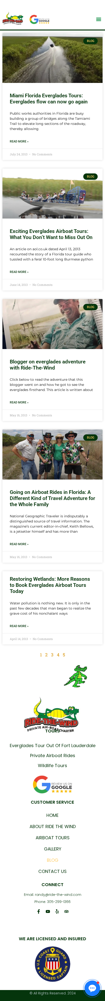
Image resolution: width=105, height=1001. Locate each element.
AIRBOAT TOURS (53, 838)
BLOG (52, 860)
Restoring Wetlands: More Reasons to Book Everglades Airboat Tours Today (50, 585)
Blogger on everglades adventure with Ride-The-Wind (47, 365)
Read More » (19, 141)
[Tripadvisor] (66, 911)
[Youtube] (48, 911)
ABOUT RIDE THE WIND (53, 826)
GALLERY (52, 849)
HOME (52, 815)
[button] (98, 19)
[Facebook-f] (38, 911)
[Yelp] (57, 911)
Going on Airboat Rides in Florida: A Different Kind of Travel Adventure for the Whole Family (52, 498)
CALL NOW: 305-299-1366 (75, 4)
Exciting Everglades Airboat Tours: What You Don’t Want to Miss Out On (51, 234)
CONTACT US (52, 871)
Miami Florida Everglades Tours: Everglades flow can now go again (49, 99)
